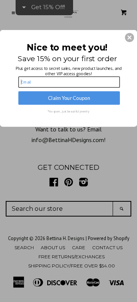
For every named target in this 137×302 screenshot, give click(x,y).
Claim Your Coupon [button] (69, 98)
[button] (129, 37)
